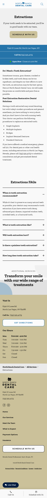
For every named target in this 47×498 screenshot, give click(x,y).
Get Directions (23, 323)
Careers (31, 468)
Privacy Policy (9, 468)
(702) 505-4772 (27, 55)
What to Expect (9, 429)
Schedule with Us (23, 35)
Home (5, 412)
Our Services (8, 417)
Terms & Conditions (21, 468)
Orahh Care (38, 468)
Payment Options (10, 435)
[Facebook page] (4, 405)
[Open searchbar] (42, 4)
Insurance (7, 440)
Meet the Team (9, 423)
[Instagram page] (8, 405)
